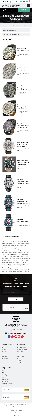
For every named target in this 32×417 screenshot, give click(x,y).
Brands (4, 349)
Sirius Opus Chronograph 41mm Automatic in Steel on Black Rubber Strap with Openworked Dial (23, 221)
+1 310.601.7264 (16, 1)
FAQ (3, 373)
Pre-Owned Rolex (21, 347)
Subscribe (16, 299)
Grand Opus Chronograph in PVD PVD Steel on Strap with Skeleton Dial (23, 126)
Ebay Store (5, 352)
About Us (23, 10)
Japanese (16, 415)
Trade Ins (4, 354)
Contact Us (5, 358)
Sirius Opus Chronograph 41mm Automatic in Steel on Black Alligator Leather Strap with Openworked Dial (23, 181)
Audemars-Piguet (22, 349)
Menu (7, 10)
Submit (28, 5)
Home (3, 347)
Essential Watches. (20, 405)
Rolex (18, 358)
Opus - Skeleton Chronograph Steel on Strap (23, 50)
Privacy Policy (5, 379)
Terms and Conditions (8, 383)
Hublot (19, 362)
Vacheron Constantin (23, 354)
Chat (3, 370)
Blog (3, 377)
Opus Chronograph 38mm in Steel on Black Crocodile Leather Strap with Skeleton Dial (22, 144)
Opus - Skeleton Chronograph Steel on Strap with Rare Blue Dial (23, 88)
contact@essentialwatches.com (17, 333)
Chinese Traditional (16, 413)
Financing (4, 375)
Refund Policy (5, 381)
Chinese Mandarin (16, 410)
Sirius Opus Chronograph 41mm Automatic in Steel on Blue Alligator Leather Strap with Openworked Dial (23, 201)
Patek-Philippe (21, 352)
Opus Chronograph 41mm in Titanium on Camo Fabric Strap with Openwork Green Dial (23, 162)
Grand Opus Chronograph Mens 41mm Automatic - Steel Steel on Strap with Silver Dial (22, 107)
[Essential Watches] (11, 5)
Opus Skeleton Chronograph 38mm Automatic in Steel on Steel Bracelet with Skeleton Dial (23, 69)
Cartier (19, 360)
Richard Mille (20, 356)
